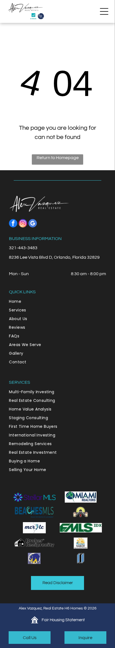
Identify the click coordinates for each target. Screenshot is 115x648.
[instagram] (23, 224)
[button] (104, 11)
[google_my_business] (32, 224)
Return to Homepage (58, 157)
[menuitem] (57, 301)
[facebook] (13, 224)
